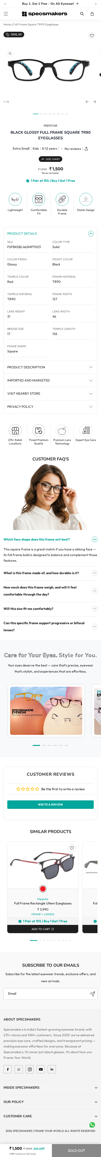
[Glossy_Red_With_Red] (43, 889)
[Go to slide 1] (36, 745)
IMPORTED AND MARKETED (28, 380)
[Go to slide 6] (66, 745)
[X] (19, 1069)
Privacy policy (20, 407)
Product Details (22, 233)
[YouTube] (41, 1069)
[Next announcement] (96, 4)
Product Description (26, 367)
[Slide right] (94, 102)
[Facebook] (8, 1069)
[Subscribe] (92, 994)
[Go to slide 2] (44, 745)
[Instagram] (30, 1069)
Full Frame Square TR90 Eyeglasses (35, 24)
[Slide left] (87, 102)
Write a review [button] (50, 804)
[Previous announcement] (5, 4)
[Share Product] (86, 149)
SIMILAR (16, 34)
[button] (6, 14)
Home (7, 24)
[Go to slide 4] (55, 745)
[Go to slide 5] (61, 745)
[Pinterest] (52, 1069)
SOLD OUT (76, 1150)
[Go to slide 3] (49, 745)
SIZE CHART (53, 159)
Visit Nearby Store (23, 393)
